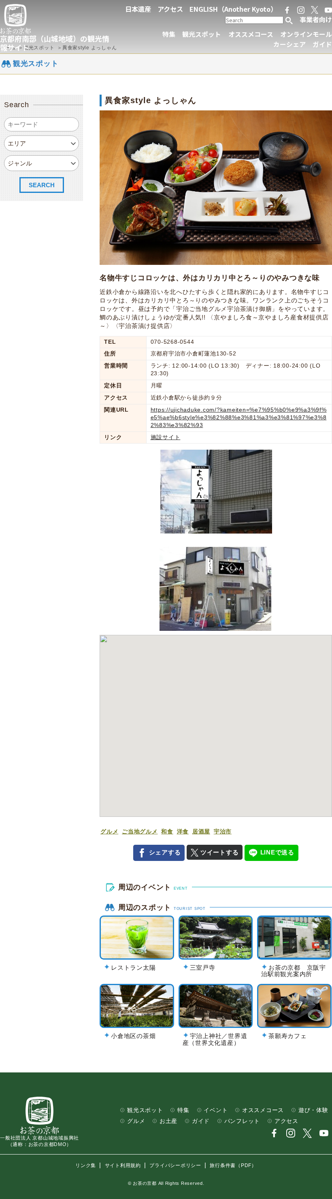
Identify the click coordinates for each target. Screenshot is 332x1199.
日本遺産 (138, 9)
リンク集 (85, 1165)
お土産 (168, 1121)
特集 (168, 34)
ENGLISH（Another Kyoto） (233, 9)
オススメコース (250, 34)
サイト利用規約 (123, 1165)
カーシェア (289, 44)
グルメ (109, 832)
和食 (167, 832)
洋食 (183, 832)
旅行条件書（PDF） (233, 1165)
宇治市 (223, 832)
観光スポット (201, 34)
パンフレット (242, 1121)
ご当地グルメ (140, 832)
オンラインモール (306, 34)
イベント (216, 1110)
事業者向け (316, 19)
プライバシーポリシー (175, 1165)
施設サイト (166, 437)
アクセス (170, 9)
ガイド (322, 44)
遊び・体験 (313, 1110)
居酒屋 (201, 832)
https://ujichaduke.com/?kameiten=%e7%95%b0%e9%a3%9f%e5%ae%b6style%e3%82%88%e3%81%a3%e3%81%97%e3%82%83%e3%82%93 (239, 417)
